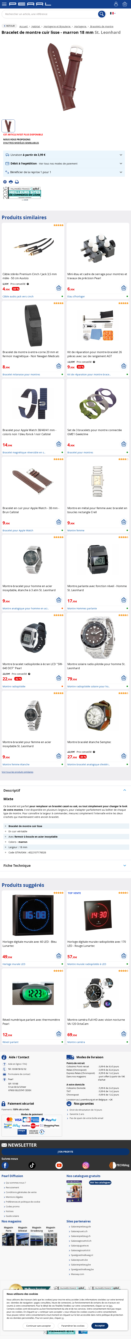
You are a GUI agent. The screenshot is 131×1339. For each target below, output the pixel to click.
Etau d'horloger (76, 296)
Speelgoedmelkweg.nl (82, 1255)
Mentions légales (14, 1196)
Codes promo (13, 1206)
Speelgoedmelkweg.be (82, 1269)
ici (63, 1318)
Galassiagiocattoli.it (80, 1250)
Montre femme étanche (16, 764)
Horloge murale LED (14, 964)
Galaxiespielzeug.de (81, 1226)
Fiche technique (17, 865)
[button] (64, 155)
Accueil (23, 26)
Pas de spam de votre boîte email (86, 1118)
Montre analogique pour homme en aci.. (26, 608)
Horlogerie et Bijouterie (57, 26)
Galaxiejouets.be (79, 1259)
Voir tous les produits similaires (17, 771)
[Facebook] (6, 181)
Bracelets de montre (101, 26)
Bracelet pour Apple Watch (18, 530)
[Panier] (125, 4)
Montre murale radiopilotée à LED (86, 964)
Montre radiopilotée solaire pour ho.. (88, 686)
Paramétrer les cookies (72, 1325)
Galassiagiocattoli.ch (81, 1240)
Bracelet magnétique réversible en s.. (24, 452)
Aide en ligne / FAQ (17, 1063)
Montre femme (75, 530)
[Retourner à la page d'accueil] (30, 4)
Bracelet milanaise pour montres (21, 374)
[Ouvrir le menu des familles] (4, 4)
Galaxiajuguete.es (80, 1245)
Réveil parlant (10, 1042)
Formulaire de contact (19, 1074)
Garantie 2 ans (77, 1114)
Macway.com (77, 1274)
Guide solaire (12, 1216)
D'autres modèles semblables (21, 142)
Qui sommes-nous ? (16, 1182)
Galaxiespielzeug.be (81, 1264)
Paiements (15, 1109)
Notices (9, 1211)
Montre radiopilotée (14, 686)
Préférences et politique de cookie (23, 1201)
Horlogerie (80, 26)
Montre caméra (76, 1042)
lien (110, 1305)
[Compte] (116, 4)
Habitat (36, 26)
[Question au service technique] (18, 181)
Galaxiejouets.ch (79, 1231)
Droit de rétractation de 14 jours (86, 1109)
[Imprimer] (12, 181)
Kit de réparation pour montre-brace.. (89, 374)
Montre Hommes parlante (82, 608)
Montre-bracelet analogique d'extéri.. (88, 764)
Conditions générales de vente (21, 1192)
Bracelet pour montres (80, 452)
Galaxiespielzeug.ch (81, 1236)
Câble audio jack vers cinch (18, 296)
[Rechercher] (101, 14)
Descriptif (11, 790)
